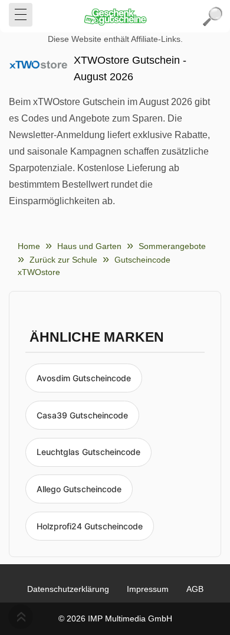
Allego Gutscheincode (79, 489)
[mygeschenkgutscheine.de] (115, 16)
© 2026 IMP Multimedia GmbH (115, 618)
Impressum (148, 589)
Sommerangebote (172, 246)
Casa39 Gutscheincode (82, 415)
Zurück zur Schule (63, 259)
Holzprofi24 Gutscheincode (90, 526)
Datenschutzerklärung (68, 589)
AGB (194, 589)
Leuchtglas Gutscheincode (88, 452)
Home (29, 246)
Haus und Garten (89, 246)
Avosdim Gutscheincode (84, 378)
